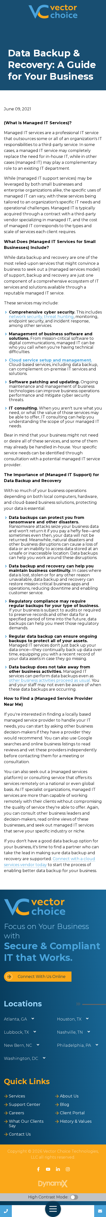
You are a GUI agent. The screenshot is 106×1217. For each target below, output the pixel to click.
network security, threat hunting (41, 316)
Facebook (38, 1169)
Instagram (68, 1169)
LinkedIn (58, 1169)
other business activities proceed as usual (49, 680)
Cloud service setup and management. (50, 360)
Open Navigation (53, 1209)
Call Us (6, 1211)
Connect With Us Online (42, 976)
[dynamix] (53, 1183)
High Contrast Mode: (48, 1197)
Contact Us (100, 1211)
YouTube (48, 1169)
